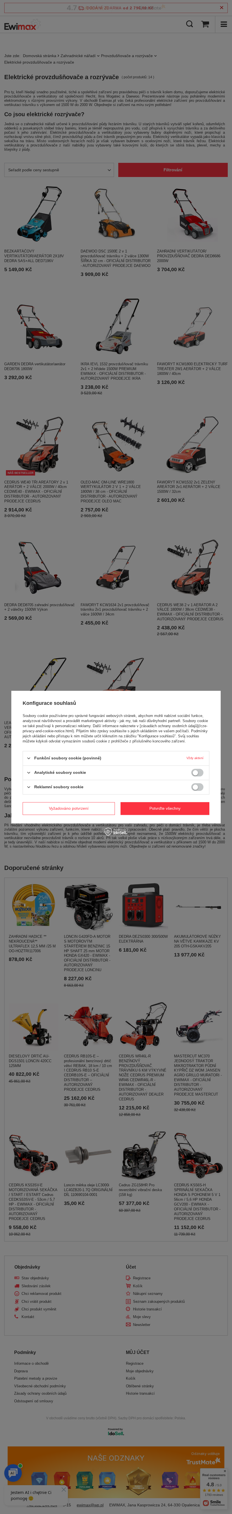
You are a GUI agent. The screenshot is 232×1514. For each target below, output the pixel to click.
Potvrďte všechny (165, 808)
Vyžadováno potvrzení (69, 808)
